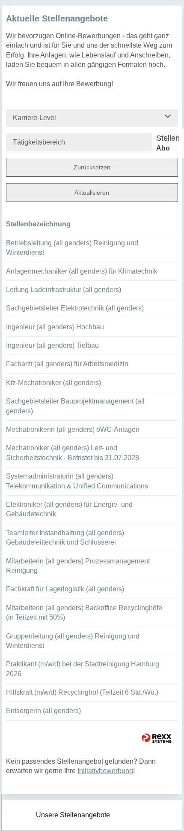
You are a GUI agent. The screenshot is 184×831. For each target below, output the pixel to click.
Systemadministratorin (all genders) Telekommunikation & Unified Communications (77, 481)
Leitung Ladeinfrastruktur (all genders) (63, 289)
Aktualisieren (91, 192)
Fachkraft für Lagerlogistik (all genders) (65, 589)
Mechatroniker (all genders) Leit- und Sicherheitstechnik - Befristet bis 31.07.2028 (72, 452)
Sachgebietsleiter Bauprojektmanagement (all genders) (75, 405)
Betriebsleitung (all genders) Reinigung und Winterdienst (72, 247)
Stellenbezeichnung (38, 224)
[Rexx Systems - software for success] (157, 738)
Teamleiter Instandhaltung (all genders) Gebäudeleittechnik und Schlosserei (65, 537)
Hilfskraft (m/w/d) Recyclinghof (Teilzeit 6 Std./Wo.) (82, 692)
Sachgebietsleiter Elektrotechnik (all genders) (75, 308)
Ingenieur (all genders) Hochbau (55, 327)
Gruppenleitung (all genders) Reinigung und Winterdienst (72, 640)
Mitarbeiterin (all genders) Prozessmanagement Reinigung (78, 565)
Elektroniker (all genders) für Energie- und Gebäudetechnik (69, 509)
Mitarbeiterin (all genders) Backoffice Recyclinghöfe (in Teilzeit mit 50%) (84, 612)
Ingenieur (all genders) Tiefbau (52, 345)
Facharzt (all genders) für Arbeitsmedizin (67, 363)
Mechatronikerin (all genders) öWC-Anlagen (72, 429)
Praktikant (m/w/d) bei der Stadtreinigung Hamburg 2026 (82, 668)
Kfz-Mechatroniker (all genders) (53, 382)
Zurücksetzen (92, 167)
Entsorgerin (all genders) (43, 710)
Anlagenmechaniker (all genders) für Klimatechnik (81, 271)
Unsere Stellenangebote (73, 815)
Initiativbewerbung (105, 770)
